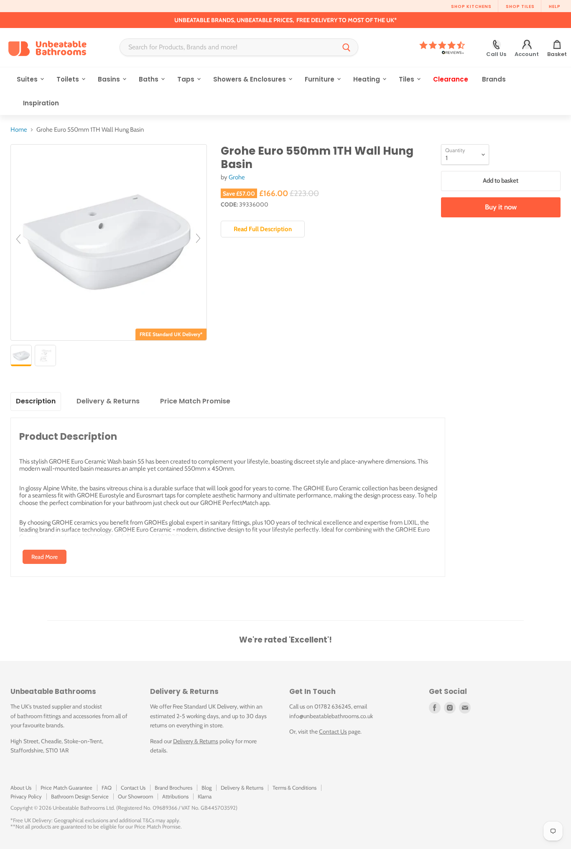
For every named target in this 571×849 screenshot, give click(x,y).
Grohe (237, 177)
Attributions (175, 796)
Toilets (68, 79)
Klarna (205, 796)
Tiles (407, 79)
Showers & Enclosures (250, 79)
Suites (28, 79)
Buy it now (501, 207)
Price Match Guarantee (66, 787)
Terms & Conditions (294, 787)
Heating (367, 79)
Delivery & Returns (195, 741)
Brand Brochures (173, 787)
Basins (110, 79)
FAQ (107, 787)
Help (555, 6)
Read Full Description (263, 229)
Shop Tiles (520, 6)
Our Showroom (135, 796)
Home (18, 129)
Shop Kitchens (471, 6)
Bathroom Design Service (80, 796)
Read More (44, 557)
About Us (20, 787)
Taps (186, 79)
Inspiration (41, 103)
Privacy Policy (26, 796)
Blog (206, 787)
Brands (494, 79)
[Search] (346, 47)
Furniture (320, 79)
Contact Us (333, 731)
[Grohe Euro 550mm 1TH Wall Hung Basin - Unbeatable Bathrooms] (21, 355)
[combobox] (227, 47)
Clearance (450, 79)
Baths (149, 79)
